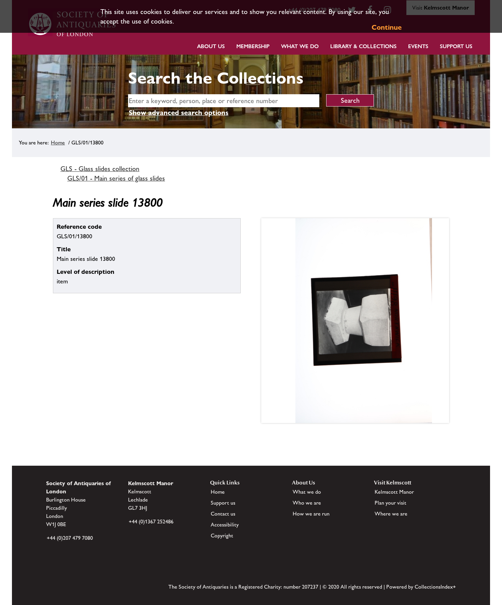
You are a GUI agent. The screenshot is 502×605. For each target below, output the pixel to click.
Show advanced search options (178, 113)
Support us (223, 503)
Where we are (391, 513)
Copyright (222, 535)
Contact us (223, 513)
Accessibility (225, 524)
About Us (211, 46)
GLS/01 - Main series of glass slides (116, 178)
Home (58, 142)
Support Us (456, 46)
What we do (300, 46)
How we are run (311, 513)
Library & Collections (363, 46)
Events (418, 46)
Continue (387, 27)
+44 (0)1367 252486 (151, 521)
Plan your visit (390, 503)
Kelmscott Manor (394, 492)
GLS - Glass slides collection (99, 169)
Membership (252, 46)
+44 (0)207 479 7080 (70, 538)
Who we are (307, 503)
